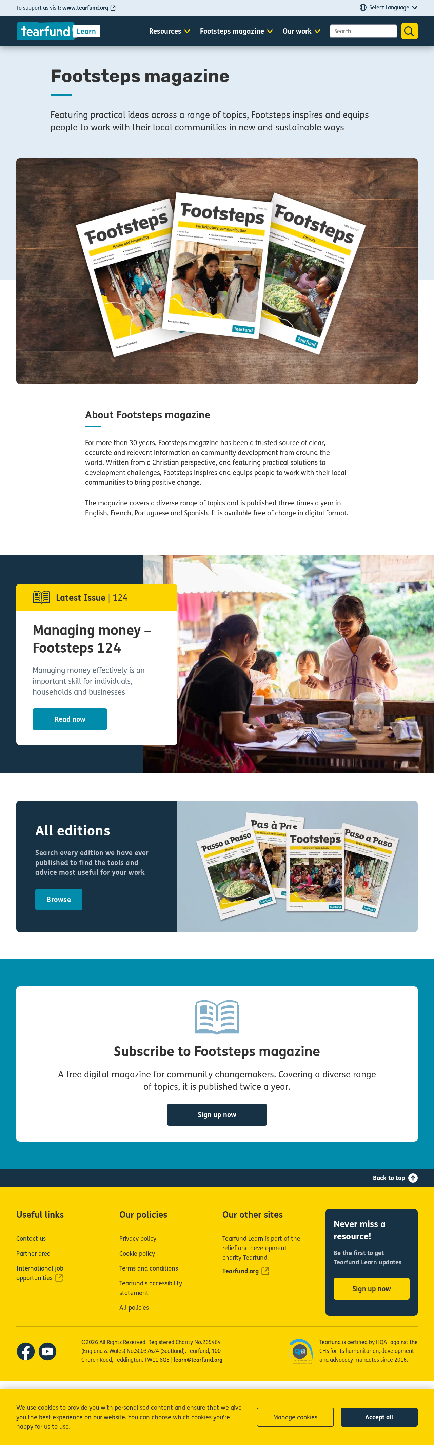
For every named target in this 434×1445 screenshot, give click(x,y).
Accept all (379, 1417)
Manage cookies (295, 1417)
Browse (59, 900)
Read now (70, 719)
